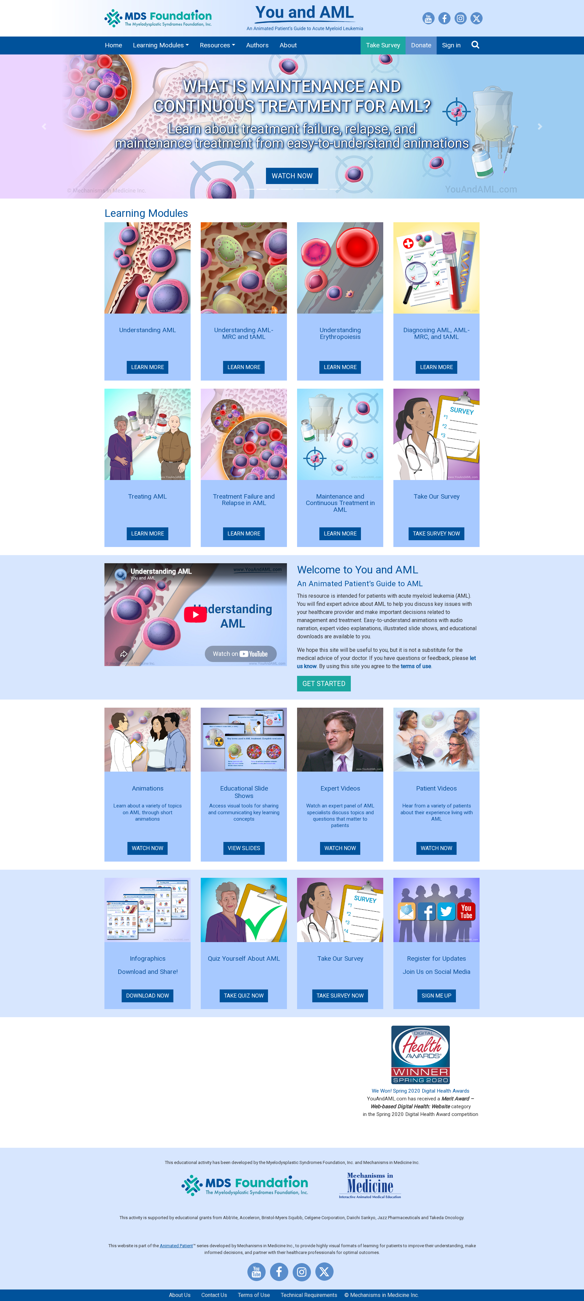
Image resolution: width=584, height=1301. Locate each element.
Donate (421, 45)
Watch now (292, 176)
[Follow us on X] (476, 20)
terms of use (416, 666)
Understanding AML (147, 330)
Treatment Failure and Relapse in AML (244, 500)
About (288, 45)
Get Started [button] (323, 684)
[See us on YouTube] (428, 20)
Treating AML (147, 496)
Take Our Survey (437, 496)
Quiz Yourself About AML (244, 958)
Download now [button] (147, 995)
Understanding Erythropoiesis (340, 333)
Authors (257, 45)
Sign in (451, 45)
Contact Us (214, 1295)
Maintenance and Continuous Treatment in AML (340, 503)
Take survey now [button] (340, 995)
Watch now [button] (147, 848)
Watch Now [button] (436, 848)
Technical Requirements (309, 1295)
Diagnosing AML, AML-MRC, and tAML (436, 333)
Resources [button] (215, 45)
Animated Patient (176, 1245)
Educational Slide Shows (244, 791)
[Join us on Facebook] (444, 20)
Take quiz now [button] (244, 995)
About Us (180, 1295)
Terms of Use (254, 1295)
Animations (148, 788)
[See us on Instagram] (461, 19)
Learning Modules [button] (158, 45)
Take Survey (383, 45)
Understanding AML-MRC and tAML (243, 333)
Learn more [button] (147, 367)
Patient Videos (436, 788)
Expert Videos (340, 788)
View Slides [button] (244, 848)
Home (113, 45)
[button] (44, 126)
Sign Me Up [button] (437, 995)
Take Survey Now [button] (436, 533)
